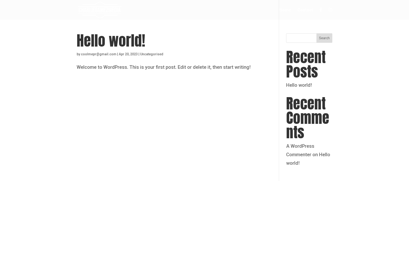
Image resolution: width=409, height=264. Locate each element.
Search (324, 38)
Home (285, 10)
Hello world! (111, 40)
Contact (305, 10)
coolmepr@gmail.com (98, 54)
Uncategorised (151, 54)
